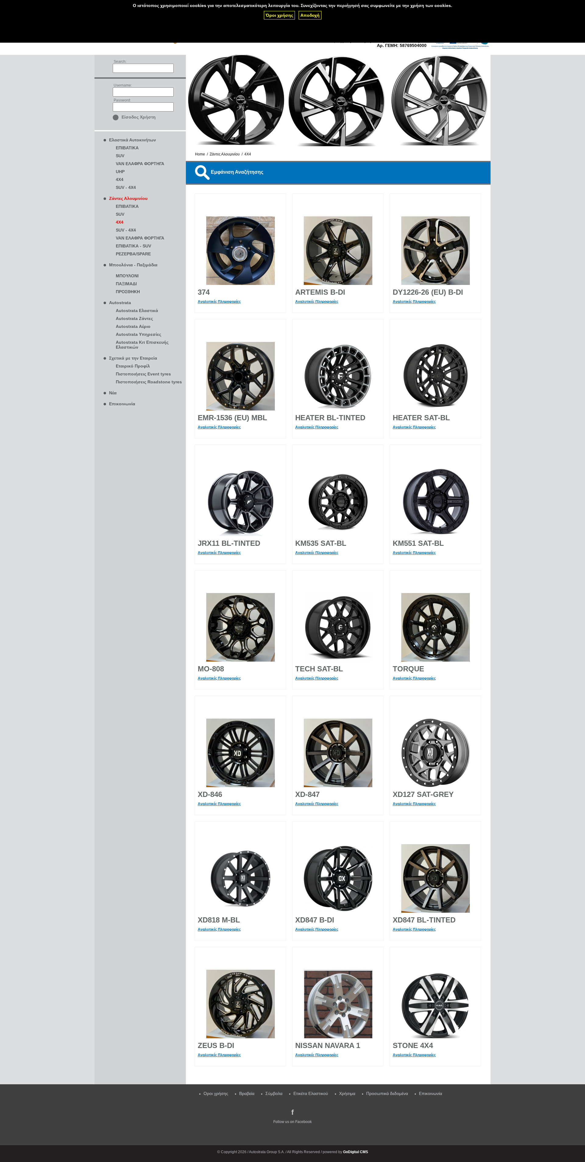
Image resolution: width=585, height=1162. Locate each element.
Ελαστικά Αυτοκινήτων (132, 139)
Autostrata (120, 302)
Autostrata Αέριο (133, 326)
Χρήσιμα (347, 1093)
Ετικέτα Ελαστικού (310, 1093)
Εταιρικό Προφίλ (133, 366)
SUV (120, 155)
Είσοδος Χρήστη (139, 117)
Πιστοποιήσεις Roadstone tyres (149, 381)
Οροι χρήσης (216, 1093)
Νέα (113, 392)
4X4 (119, 179)
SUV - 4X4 (126, 187)
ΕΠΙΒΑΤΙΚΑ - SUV (133, 245)
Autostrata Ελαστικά (137, 310)
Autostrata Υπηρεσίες (138, 334)
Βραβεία (246, 1093)
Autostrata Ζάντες (134, 318)
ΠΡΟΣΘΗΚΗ (128, 291)
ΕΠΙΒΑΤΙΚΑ (127, 147)
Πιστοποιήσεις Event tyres (143, 373)
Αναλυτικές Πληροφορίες (219, 302)
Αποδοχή (310, 15)
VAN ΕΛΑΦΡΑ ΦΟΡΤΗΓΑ (140, 163)
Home (200, 154)
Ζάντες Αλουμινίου (128, 198)
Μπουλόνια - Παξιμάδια (133, 264)
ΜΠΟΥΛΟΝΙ (127, 275)
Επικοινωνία (122, 403)
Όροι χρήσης (279, 15)
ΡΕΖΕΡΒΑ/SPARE (133, 253)
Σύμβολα (273, 1093)
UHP (120, 171)
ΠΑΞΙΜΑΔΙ (126, 283)
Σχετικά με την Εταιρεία (133, 358)
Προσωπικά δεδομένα (387, 1093)
